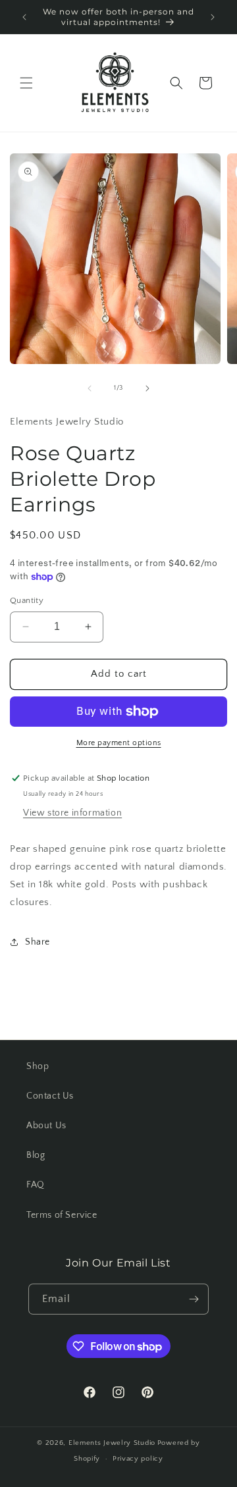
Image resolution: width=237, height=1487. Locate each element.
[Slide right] (147, 388)
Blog (35, 1155)
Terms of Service (61, 1215)
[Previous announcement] (24, 17)
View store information (72, 813)
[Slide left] (89, 388)
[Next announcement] (212, 17)
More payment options (118, 743)
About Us (46, 1125)
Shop (37, 1066)
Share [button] (37, 942)
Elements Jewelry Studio (111, 1443)
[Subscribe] (193, 1299)
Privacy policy (138, 1459)
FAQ (35, 1185)
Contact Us (50, 1096)
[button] (26, 82)
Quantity (26, 600)
